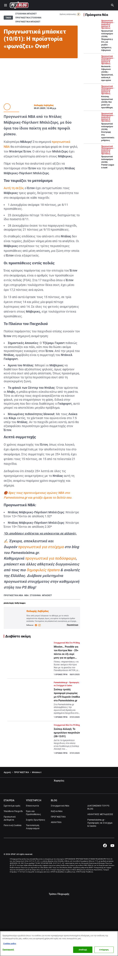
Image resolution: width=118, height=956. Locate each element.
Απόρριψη (103, 949)
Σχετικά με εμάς (12, 805)
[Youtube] (112, 845)
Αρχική (7, 772)
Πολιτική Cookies (12, 825)
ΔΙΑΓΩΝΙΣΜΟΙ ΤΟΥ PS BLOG (98, 807)
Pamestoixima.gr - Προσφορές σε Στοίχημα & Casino (99, 823)
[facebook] (36, 625)
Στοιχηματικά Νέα (60, 805)
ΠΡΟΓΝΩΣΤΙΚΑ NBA (13, 595)
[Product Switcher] (5, 5)
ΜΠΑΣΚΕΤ (47, 595)
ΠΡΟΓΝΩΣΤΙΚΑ (21, 772)
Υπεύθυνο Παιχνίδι (13, 811)
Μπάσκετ (36, 772)
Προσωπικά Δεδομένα (10, 818)
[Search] (112, 5)
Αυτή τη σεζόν (13, 188)
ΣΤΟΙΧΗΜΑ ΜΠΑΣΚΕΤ (26, 13)
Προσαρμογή (8, 949)
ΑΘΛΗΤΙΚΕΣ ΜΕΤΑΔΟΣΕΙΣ (100, 814)
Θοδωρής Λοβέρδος (44, 105)
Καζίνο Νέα (57, 811)
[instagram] (39, 625)
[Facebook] (105, 845)
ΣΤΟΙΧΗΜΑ (35, 595)
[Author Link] (7, 107)
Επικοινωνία (32, 805)
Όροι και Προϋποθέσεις (33, 812)
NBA (26, 595)
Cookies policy (9, 943)
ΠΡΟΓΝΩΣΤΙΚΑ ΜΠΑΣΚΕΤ (27, 21)
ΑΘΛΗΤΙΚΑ (56, 822)
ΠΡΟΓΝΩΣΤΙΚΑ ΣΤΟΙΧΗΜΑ (28, 17)
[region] (59, 943)
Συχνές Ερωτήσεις (35, 820)
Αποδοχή (83, 949)
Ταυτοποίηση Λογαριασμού (32, 827)
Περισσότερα (72, 625)
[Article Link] (42, 660)
